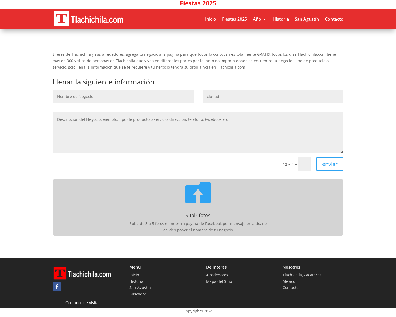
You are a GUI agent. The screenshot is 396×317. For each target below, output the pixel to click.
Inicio (210, 19)
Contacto (334, 19)
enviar (330, 164)
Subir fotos (198, 215)
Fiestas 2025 (234, 19)
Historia (281, 19)
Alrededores (217, 274)
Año (257, 19)
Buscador (137, 294)
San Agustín (307, 19)
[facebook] (57, 286)
